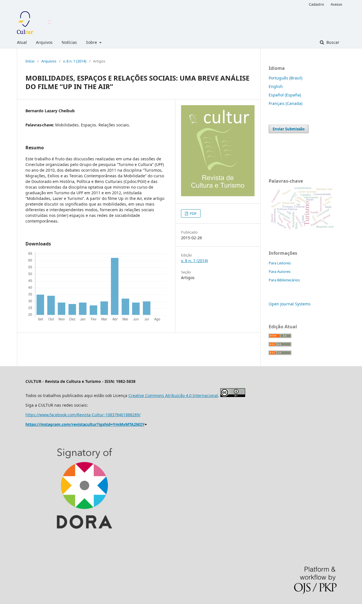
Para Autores (279, 271)
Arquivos (44, 42)
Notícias (69, 42)
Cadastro (316, 4)
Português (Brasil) (285, 78)
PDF (193, 213)
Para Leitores (280, 263)
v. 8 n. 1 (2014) (74, 61)
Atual (22, 42)
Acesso (336, 4)
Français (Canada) (285, 103)
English (276, 86)
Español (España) (285, 95)
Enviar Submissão (289, 128)
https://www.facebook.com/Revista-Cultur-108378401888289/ (83, 414)
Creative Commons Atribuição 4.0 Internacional (173, 395)
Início (30, 61)
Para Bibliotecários (284, 279)
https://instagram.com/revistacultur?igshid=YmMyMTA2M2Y (85, 424)
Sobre (92, 42)
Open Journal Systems (290, 304)
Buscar (332, 42)
